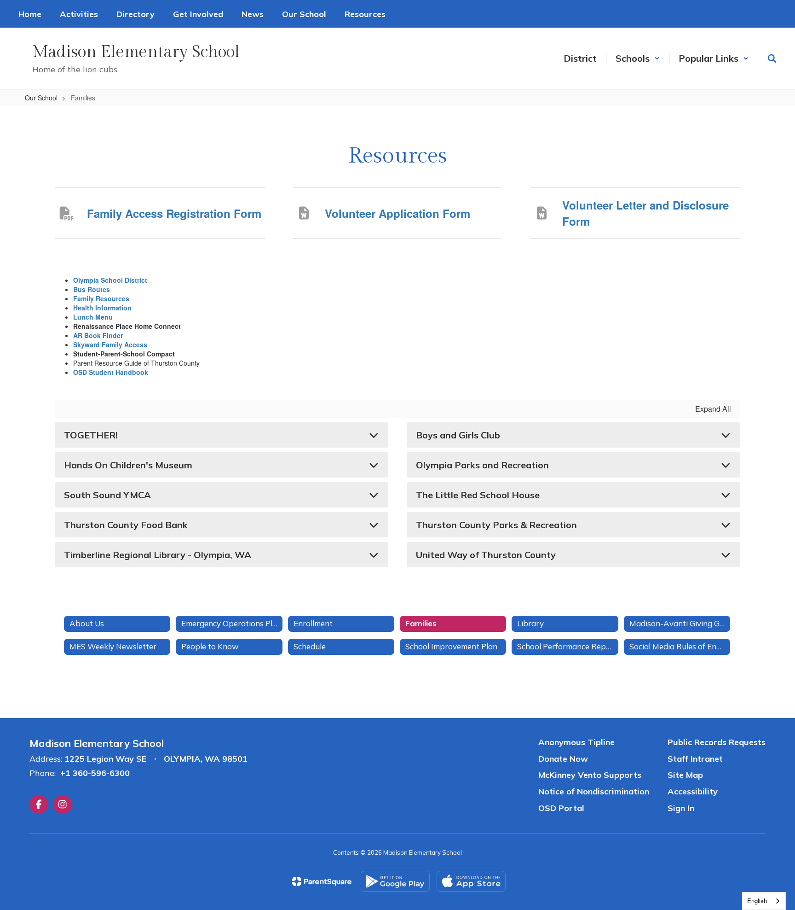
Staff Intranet (695, 758)
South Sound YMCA (107, 495)
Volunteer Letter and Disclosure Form (645, 212)
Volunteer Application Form (397, 213)
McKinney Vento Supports (589, 775)
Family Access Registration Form (174, 213)
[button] (638, 58)
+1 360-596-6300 (95, 773)
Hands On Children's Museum (128, 465)
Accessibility (693, 791)
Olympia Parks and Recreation (482, 465)
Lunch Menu (93, 316)
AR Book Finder (98, 335)
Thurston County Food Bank (126, 525)
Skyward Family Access (110, 344)
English (757, 900)
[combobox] (764, 901)
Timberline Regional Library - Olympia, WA (157, 554)
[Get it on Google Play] (395, 881)
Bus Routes (91, 289)
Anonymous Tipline (576, 742)
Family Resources (101, 298)
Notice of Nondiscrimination (593, 791)
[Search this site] (772, 58)
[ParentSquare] (322, 881)
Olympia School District (110, 280)
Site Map (685, 775)
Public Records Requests (717, 742)
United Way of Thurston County (486, 554)
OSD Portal (561, 808)
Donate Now (563, 758)
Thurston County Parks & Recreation (496, 525)
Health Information (102, 307)
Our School (41, 97)
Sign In (681, 808)
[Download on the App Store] (471, 881)
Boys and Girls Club (458, 435)
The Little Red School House (478, 495)
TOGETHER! (91, 435)
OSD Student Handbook (110, 372)
